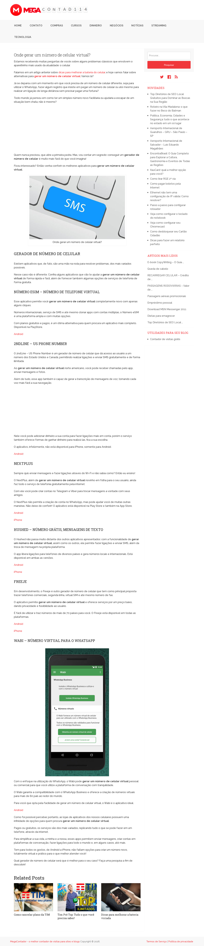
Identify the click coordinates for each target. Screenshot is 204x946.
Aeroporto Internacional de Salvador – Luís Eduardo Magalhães (166, 144)
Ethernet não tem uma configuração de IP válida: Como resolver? (169, 196)
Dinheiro (96, 25)
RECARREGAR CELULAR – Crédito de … (168, 277)
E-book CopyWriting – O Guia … (165, 262)
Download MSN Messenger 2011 (166, 309)
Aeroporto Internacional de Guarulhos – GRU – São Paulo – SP (168, 132)
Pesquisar (169, 65)
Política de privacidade (180, 941)
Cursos (76, 25)
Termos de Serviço (156, 941)
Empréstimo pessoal (159, 302)
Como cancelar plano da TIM (32, 914)
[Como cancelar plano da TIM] (33, 897)
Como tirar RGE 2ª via (163, 178)
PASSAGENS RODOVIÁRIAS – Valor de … (168, 287)
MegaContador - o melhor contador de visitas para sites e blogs (45, 941)
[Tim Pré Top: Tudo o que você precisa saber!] (77, 897)
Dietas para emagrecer (161, 315)
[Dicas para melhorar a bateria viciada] (120, 897)
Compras (56, 25)
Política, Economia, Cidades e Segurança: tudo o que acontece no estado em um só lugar (169, 119)
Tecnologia (22, 37)
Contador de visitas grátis (165, 339)
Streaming (158, 25)
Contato (36, 25)
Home (18, 25)
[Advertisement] (77, 129)
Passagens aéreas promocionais (166, 296)
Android (18, 334)
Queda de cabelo (157, 268)
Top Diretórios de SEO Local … (165, 322)
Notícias (137, 25)
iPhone (18, 519)
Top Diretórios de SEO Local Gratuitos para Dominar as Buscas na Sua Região (170, 98)
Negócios (116, 25)
